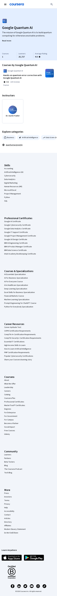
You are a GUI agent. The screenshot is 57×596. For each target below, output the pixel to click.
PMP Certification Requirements (17, 352)
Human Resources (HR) (13, 186)
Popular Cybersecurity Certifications (18, 356)
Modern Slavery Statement (15, 529)
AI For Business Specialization (16, 278)
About (6, 380)
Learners (7, 454)
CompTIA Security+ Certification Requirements (22, 338)
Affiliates (7, 525)
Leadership (8, 387)
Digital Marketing (10, 183)
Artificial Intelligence (30, 137)
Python (7, 197)
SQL (5, 201)
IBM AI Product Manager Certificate (18, 246)
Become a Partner (11, 423)
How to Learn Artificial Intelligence (17, 349)
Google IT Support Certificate (16, 232)
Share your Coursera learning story (18, 359)
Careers (7, 391)
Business (10, 137)
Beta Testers (9, 462)
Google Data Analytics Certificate (17, 228)
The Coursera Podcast (13, 469)
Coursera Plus (9, 398)
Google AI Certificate (12, 221)
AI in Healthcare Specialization (16, 285)
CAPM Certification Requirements (17, 331)
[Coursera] (17, 4)
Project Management (12, 193)
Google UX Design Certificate (15, 239)
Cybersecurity (10, 175)
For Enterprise (10, 412)
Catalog (7, 394)
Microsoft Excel (10, 190)
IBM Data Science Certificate (15, 250)
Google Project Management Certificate (20, 236)
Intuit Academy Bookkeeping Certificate (20, 254)
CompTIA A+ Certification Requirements (20, 334)
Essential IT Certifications (14, 341)
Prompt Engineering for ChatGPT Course (20, 303)
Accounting (8, 168)
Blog (6, 465)
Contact (7, 515)
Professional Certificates (14, 401)
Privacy (7, 504)
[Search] (52, 4)
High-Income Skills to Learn (14, 345)
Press (6, 493)
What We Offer (10, 383)
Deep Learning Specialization (15, 288)
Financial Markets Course (14, 296)
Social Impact (9, 427)
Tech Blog (8, 472)
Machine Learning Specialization (16, 299)
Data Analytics (9, 179)
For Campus (9, 419)
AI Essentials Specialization (15, 274)
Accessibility (9, 511)
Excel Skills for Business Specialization (19, 292)
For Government (10, 416)
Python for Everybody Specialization (18, 306)
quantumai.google (14, 144)
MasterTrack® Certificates (14, 405)
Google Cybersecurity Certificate (17, 225)
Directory (8, 522)
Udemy (7, 434)
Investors (8, 497)
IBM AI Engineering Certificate (16, 243)
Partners (7, 458)
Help (6, 507)
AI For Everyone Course (13, 281)
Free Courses (9, 430)
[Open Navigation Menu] (5, 4)
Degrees (7, 409)
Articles (7, 518)
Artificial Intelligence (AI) (13, 172)
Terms (6, 500)
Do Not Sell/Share (11, 532)
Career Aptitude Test (12, 327)
